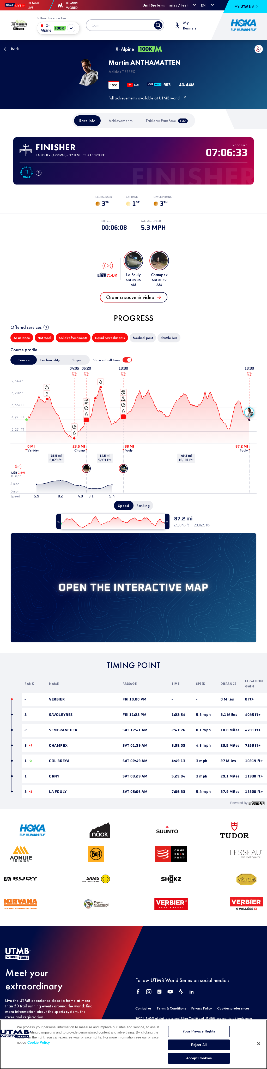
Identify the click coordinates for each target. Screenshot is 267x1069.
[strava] (181, 992)
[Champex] (86, 468)
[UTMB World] (18, 958)
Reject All (199, 1045)
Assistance (22, 337)
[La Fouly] (123, 468)
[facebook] (138, 992)
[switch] (127, 360)
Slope (77, 360)
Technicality (50, 360)
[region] (133, 1044)
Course (23, 360)
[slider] (113, 521)
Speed (123, 505)
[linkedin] (191, 992)
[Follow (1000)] (258, 49)
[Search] (158, 25)
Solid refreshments (73, 337)
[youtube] (170, 992)
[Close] (258, 1043)
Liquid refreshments (110, 337)
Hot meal (44, 337)
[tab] (87, 120)
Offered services (25, 327)
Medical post (143, 337)
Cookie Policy (38, 1042)
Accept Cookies (199, 1058)
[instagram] (148, 992)
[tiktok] (159, 992)
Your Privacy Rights (199, 1031)
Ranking (143, 505)
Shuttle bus (169, 337)
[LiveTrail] (256, 803)
